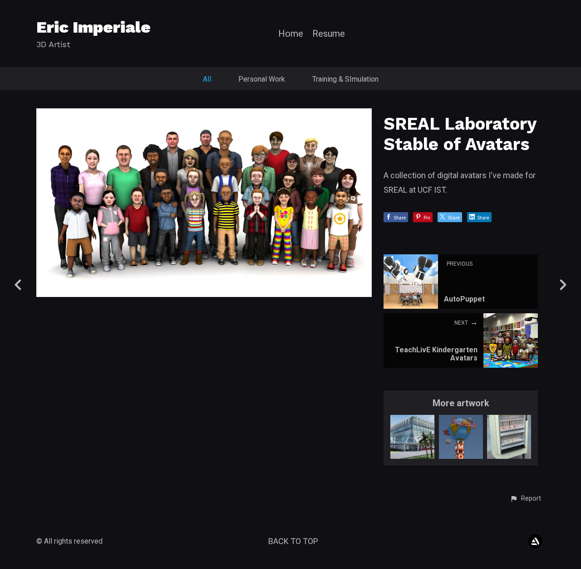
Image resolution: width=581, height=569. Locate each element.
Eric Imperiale (93, 27)
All (207, 79)
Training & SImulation (345, 79)
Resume (328, 34)
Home (290, 34)
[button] (525, 498)
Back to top (293, 541)
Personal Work (261, 79)
